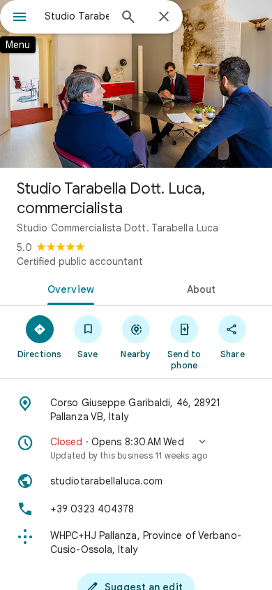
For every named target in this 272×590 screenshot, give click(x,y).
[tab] (68, 288)
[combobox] (77, 16)
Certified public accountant (80, 261)
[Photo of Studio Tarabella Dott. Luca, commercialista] (136, 84)
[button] (136, 448)
